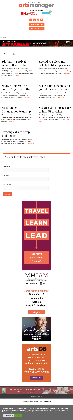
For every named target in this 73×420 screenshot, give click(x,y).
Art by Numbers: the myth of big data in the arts (15, 89)
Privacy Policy (38, 401)
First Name (6, 167)
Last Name (6, 175)
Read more (17, 75)
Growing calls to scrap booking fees (15, 134)
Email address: (7, 184)
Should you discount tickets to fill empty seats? (55, 63)
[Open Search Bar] (72, 37)
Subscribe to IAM (37, 29)
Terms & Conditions (27, 401)
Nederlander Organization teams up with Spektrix (16, 111)
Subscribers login (37, 24)
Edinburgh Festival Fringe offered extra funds (14, 65)
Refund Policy (47, 401)
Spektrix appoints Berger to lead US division (55, 109)
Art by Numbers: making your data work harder (54, 87)
